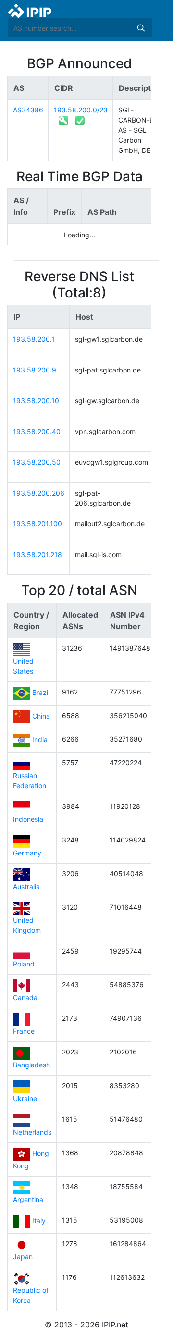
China (41, 716)
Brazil (40, 693)
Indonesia (28, 819)
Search (141, 28)
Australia (26, 886)
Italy (39, 1221)
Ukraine (25, 1098)
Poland (24, 964)
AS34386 (28, 110)
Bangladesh (31, 1065)
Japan (23, 1256)
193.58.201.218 (37, 554)
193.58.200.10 (36, 400)
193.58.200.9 (34, 370)
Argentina (28, 1199)
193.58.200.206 (38, 493)
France (24, 1031)
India (40, 740)
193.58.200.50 (37, 462)
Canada (25, 997)
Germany (27, 853)
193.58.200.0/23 (81, 110)
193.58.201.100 (37, 524)
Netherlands (32, 1132)
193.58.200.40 (37, 431)
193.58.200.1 (34, 339)
